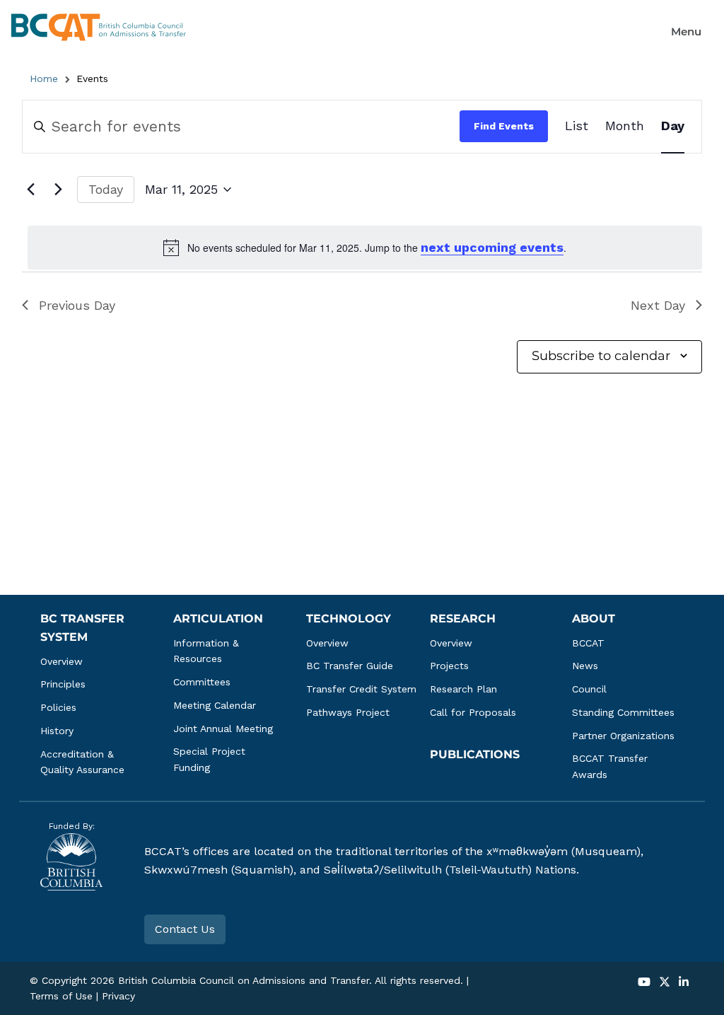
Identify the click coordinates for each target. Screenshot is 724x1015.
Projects (449, 665)
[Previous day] (30, 189)
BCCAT (588, 643)
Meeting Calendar (214, 705)
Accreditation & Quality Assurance (82, 762)
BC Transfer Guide (349, 665)
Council (589, 689)
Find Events (504, 126)
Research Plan (463, 689)
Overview (61, 661)
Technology (348, 618)
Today (105, 189)
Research (463, 618)
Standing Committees (623, 712)
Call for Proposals (473, 712)
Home (44, 78)
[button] (686, 32)
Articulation (218, 618)
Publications (475, 754)
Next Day (658, 305)
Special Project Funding (211, 759)
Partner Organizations (623, 735)
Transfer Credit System (361, 689)
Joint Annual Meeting (223, 728)
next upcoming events (492, 247)
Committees (201, 682)
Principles (63, 684)
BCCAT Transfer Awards (611, 766)
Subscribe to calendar (601, 356)
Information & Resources (208, 651)
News (585, 665)
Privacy (118, 996)
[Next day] (57, 189)
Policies (58, 707)
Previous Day (77, 305)
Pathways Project (348, 712)
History (57, 730)
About (593, 618)
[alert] (365, 247)
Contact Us (185, 929)
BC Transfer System (84, 628)
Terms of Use (61, 996)
